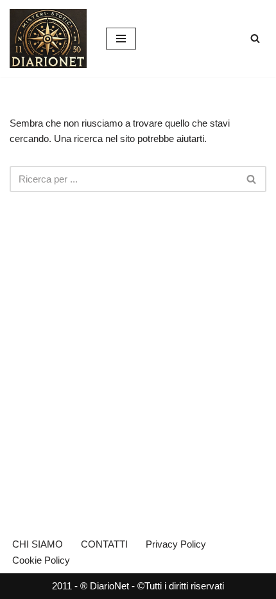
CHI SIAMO (37, 544)
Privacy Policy (176, 544)
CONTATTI (104, 544)
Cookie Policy (41, 560)
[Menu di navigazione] (121, 38)
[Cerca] (255, 38)
